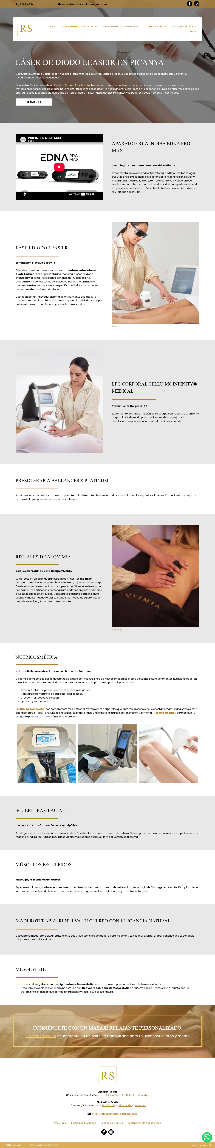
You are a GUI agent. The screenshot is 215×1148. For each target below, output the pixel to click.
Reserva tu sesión (40, 1035)
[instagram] (196, 4)
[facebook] (189, 4)
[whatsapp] (207, 1137)
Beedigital (207, 1145)
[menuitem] (53, 26)
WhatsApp (143, 1095)
